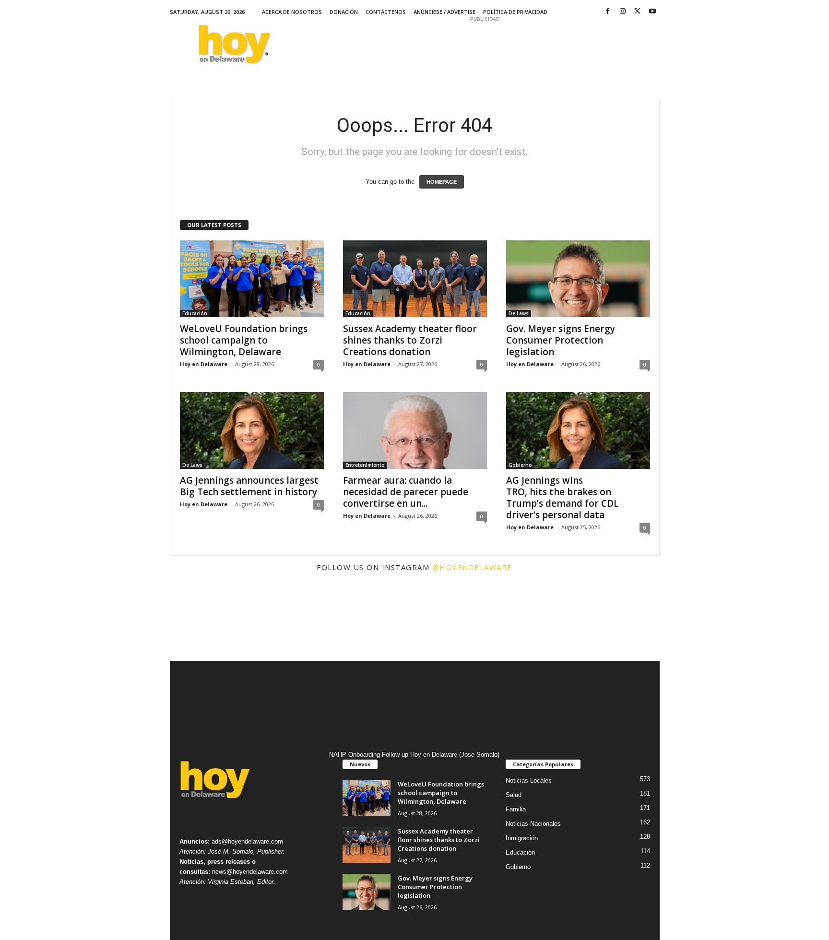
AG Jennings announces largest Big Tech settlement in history (250, 486)
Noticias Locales (529, 780)
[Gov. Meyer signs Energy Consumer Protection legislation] (578, 278)
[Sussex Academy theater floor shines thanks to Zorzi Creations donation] (415, 278)
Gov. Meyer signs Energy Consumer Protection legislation (560, 340)
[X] (637, 12)
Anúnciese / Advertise (444, 11)
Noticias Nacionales (533, 823)
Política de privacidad (515, 11)
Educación (194, 313)
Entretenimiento (365, 465)
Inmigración (522, 838)
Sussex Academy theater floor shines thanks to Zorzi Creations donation (410, 340)
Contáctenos (386, 11)
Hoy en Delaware (203, 364)
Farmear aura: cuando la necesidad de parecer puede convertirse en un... (405, 492)
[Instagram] (622, 12)
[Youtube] (652, 12)
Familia (516, 809)
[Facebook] (608, 12)
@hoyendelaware (472, 567)
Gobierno (520, 465)
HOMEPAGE (441, 182)
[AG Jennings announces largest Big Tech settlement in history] (252, 430)
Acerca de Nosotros (292, 11)
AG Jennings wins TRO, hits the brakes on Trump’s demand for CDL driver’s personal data (562, 497)
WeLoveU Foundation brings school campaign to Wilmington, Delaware (244, 340)
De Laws (519, 313)
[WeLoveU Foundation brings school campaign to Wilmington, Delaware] (252, 278)
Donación (344, 11)
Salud (513, 794)
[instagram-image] (210, 620)
